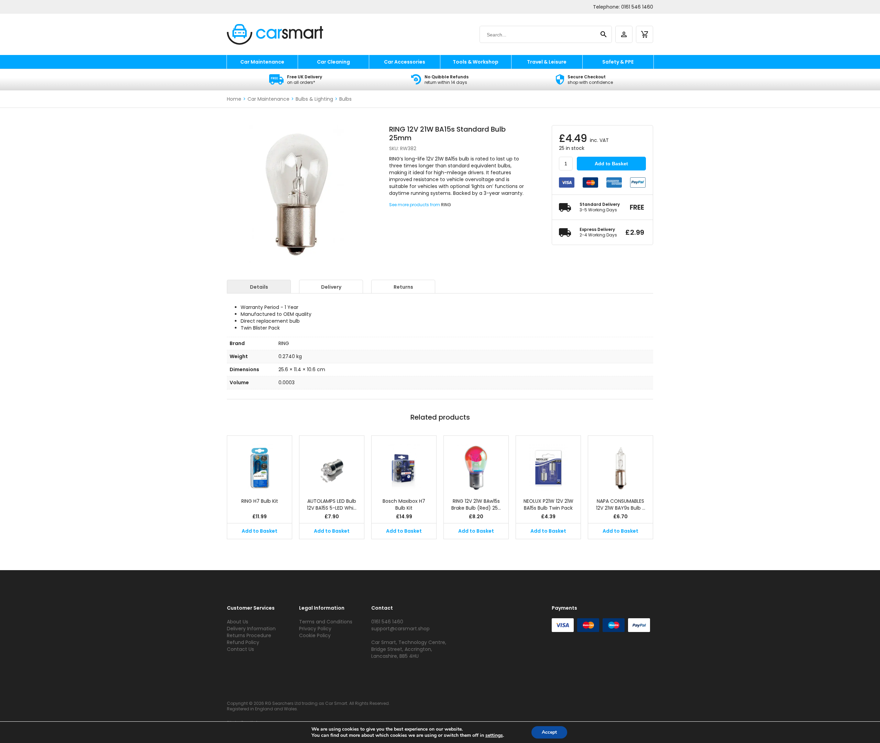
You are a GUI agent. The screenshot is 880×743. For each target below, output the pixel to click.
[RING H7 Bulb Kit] (259, 463)
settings (494, 735)
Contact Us (240, 649)
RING (446, 205)
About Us (237, 621)
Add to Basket (611, 163)
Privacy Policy (315, 628)
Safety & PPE (618, 61)
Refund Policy (243, 642)
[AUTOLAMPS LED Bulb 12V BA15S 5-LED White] (331, 463)
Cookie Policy (315, 635)
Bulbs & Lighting (314, 99)
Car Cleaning (333, 61)
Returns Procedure (249, 635)
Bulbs (345, 99)
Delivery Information (251, 628)
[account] (623, 34)
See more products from (415, 205)
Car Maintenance (262, 61)
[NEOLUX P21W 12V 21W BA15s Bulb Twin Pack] (548, 463)
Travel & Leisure (546, 61)
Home (234, 99)
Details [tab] (259, 287)
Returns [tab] (403, 287)
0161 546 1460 (637, 6)
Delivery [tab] (331, 287)
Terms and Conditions (325, 621)
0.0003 (286, 382)
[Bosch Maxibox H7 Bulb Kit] (404, 463)
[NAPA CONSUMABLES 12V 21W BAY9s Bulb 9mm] (620, 463)
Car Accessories (404, 61)
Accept (549, 732)
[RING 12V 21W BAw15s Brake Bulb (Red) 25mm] (476, 463)
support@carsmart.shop (400, 628)
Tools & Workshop (475, 61)
